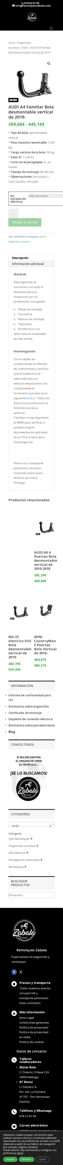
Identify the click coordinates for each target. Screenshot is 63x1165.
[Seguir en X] (21, 972)
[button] (49, 63)
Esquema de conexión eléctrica (30, 719)
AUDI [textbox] (30, 826)
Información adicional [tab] (28, 264)
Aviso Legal (26, 1018)
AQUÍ (20, 1153)
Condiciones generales (34, 1022)
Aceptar (10, 1159)
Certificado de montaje (25, 713)
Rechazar (26, 1159)
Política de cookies (31, 1042)
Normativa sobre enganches (28, 706)
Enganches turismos (19, 241)
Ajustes (42, 1159)
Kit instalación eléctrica (18, 198)
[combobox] (31, 824)
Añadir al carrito (25, 222)
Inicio (11, 43)
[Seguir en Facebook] (14, 972)
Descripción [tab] (20, 258)
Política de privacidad (33, 1027)
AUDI (25, 47)
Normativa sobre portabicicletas (31, 725)
